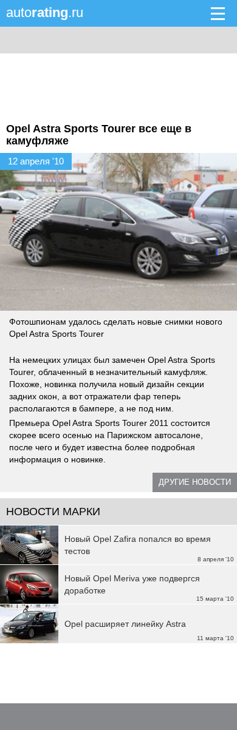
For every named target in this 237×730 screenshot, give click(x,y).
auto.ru (44, 12)
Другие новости (195, 482)
